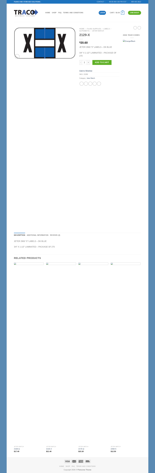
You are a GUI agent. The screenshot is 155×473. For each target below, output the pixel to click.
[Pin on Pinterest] (95, 84)
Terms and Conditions (73, 13)
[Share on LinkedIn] (99, 84)
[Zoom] (17, 56)
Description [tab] (19, 235)
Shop (54, 13)
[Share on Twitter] (86, 84)
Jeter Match (98, 31)
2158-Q (17, 449)
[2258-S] (126, 353)
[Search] (43, 12)
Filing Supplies (94, 29)
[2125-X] (61, 353)
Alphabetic (84, 31)
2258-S (113, 449)
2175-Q (81, 449)
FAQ (59, 13)
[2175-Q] (93, 353)
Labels (106, 29)
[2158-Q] (29, 353)
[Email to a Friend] (90, 84)
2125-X (49, 449)
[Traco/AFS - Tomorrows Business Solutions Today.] (26, 13)
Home (47, 13)
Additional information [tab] (37, 235)
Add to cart (102, 62)
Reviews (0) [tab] (55, 235)
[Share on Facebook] (82, 84)
